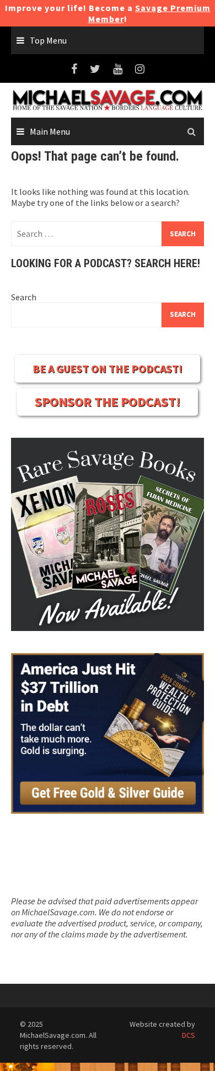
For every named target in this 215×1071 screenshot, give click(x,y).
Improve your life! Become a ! (108, 13)
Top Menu (48, 40)
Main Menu (50, 131)
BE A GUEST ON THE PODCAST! (107, 368)
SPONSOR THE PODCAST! (107, 401)
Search (23, 297)
